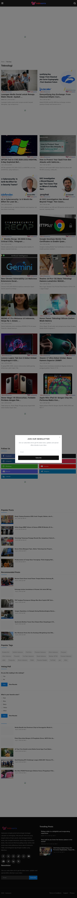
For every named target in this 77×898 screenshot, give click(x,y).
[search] (74, 3)
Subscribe (39, 457)
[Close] (59, 437)
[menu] (2, 3)
